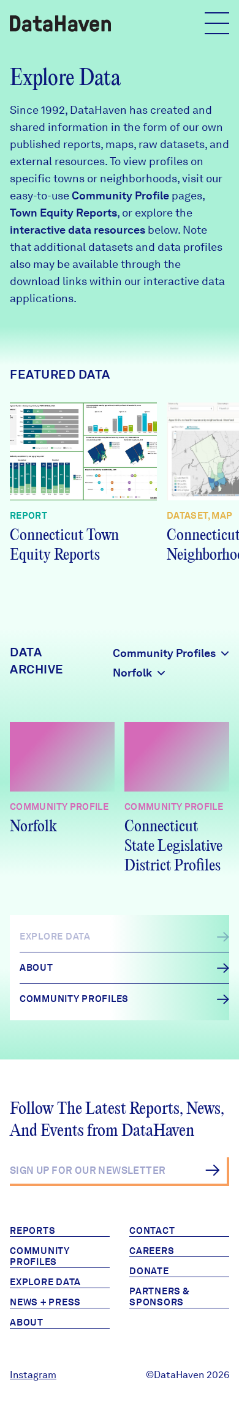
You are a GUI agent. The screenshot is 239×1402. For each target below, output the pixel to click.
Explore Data (45, 1282)
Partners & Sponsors (159, 1297)
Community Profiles (40, 1256)
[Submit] (212, 1170)
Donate (149, 1271)
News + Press (45, 1302)
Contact (152, 1230)
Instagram (33, 1375)
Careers (151, 1250)
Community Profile (120, 195)
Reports (32, 1230)
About (27, 1322)
